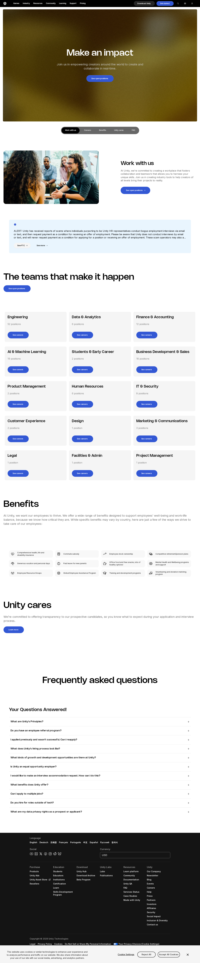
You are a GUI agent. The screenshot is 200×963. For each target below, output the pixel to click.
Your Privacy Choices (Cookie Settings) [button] (138, 944)
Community (51, 3)
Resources (37, 3)
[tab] (70, 130)
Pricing (83, 3)
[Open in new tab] (49, 879)
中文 (85, 842)
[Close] (187, 954)
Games (16, 3)
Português (75, 842)
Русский (104, 842)
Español (94, 842)
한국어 (115, 842)
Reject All (146, 954)
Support (73, 3)
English (33, 842)
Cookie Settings (126, 954)
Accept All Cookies (169, 954)
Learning (62, 3)
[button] (144, 3)
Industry (26, 3)
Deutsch (44, 842)
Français (63, 842)
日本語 (54, 842)
